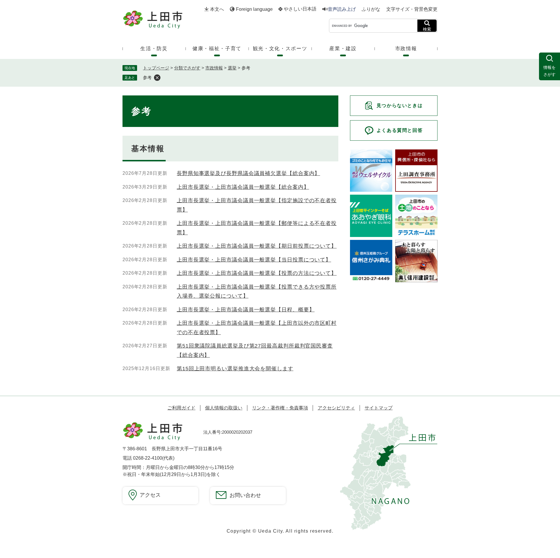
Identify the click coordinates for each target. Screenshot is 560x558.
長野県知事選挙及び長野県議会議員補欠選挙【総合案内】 (248, 173)
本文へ (217, 9)
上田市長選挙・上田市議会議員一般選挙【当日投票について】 (254, 260)
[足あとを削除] (157, 77)
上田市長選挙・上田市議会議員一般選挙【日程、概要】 (246, 310)
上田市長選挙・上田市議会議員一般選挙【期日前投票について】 (257, 246)
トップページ (156, 67)
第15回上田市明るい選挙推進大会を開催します (235, 369)
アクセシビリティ (336, 407)
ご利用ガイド (181, 407)
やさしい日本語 (300, 9)
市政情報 (214, 67)
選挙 (232, 67)
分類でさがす (187, 67)
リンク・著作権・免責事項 (280, 407)
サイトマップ (379, 407)
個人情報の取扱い (223, 407)
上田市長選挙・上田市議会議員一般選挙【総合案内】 (243, 187)
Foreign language (254, 9)
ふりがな (371, 9)
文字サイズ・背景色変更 (412, 9)
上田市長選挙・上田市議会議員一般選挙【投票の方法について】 (257, 273)
